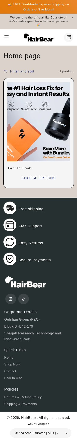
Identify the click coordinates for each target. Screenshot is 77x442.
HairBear (28, 417)
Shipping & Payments (20, 404)
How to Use (13, 378)
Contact (10, 371)
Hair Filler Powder (20, 168)
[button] (6, 37)
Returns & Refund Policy (23, 397)
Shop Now (12, 364)
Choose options (38, 178)
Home (8, 357)
